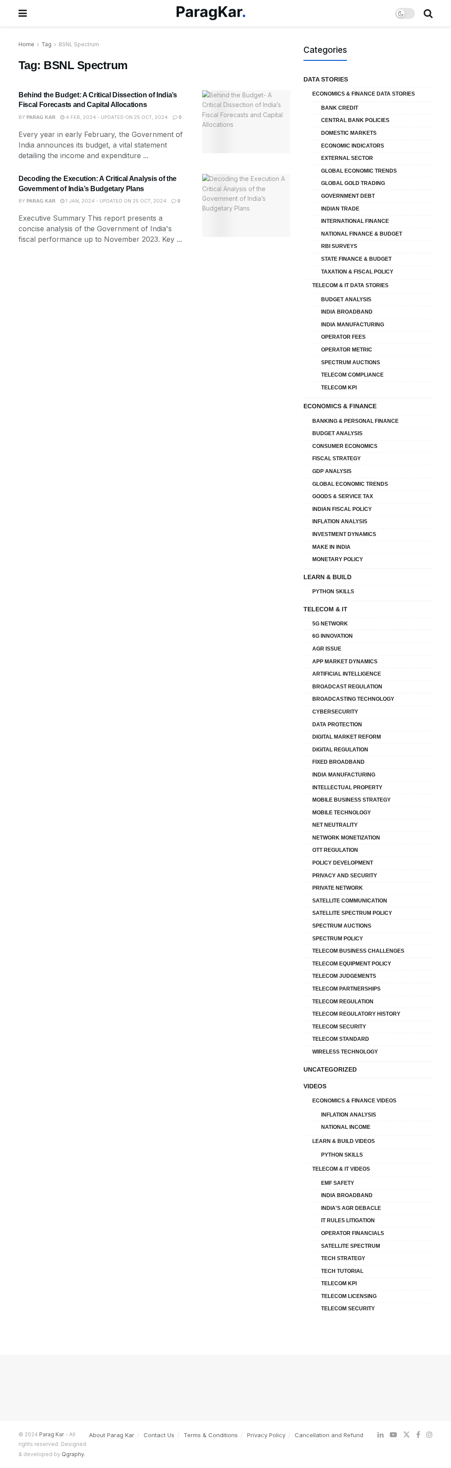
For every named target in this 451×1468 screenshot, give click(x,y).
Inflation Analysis (339, 521)
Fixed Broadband (338, 762)
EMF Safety (337, 1183)
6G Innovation (332, 636)
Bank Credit (339, 108)
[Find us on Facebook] (418, 1435)
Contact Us (159, 1434)
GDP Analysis (331, 471)
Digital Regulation (340, 750)
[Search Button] (428, 13)
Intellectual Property (347, 787)
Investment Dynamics (344, 534)
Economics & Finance (340, 406)
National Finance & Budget (361, 234)
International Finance (355, 221)
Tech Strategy (343, 1258)
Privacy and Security (344, 876)
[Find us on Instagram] (429, 1435)
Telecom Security (339, 1027)
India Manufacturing (352, 325)
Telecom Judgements (344, 976)
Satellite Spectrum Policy (352, 913)
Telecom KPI (339, 388)
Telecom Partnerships (346, 989)
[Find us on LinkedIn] (380, 1435)
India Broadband (347, 312)
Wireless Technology (345, 1052)
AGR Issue (326, 649)
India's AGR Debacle (351, 1208)
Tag (46, 44)
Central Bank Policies (355, 120)
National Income (345, 1127)
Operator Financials (352, 1233)
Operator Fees (343, 337)
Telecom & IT (325, 609)
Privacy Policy (266, 1434)
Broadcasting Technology (353, 699)
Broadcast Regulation (347, 687)
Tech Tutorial (342, 1271)
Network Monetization (346, 838)
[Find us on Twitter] (406, 1435)
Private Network (337, 888)
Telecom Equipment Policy (351, 964)
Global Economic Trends (359, 171)
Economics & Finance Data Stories (363, 94)
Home (26, 44)
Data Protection (337, 724)
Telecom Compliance (352, 375)
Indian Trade (340, 209)
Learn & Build (327, 577)
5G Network (330, 624)
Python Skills (333, 591)
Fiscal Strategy (336, 458)
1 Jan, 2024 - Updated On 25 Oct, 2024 (115, 201)
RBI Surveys (339, 246)
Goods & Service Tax (342, 496)
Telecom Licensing (349, 1296)
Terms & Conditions (211, 1434)
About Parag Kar (111, 1434)
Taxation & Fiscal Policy (357, 272)
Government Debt (348, 196)
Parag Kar (40, 117)
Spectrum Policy (337, 939)
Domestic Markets (349, 133)
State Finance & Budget (356, 259)
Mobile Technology (341, 813)
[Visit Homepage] (211, 13)
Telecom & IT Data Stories (350, 285)
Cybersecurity (335, 712)
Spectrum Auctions (350, 362)
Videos (314, 1086)
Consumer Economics (344, 446)
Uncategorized (330, 1069)
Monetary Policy (337, 559)
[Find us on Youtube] (393, 1435)
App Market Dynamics (344, 661)
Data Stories (325, 79)
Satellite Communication (349, 901)
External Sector (347, 158)
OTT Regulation (335, 850)
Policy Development (342, 863)
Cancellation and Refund (329, 1434)
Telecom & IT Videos (341, 1169)
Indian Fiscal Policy (342, 509)
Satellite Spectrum (350, 1246)
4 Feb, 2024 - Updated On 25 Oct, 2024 (116, 117)
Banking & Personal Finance (355, 421)
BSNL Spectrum (79, 44)
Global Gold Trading (353, 183)
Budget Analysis (346, 299)
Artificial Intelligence (346, 674)
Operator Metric (346, 350)
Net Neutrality (335, 825)
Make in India (331, 547)
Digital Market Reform (346, 737)
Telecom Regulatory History (356, 1014)
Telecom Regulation (342, 1001)
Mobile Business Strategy (351, 800)
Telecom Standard (340, 1039)
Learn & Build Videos (343, 1141)
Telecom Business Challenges (358, 951)
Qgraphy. (73, 1454)
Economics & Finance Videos (354, 1101)
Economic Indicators (352, 146)
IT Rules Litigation (348, 1220)
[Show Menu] (22, 13)
